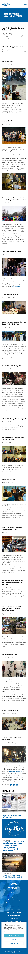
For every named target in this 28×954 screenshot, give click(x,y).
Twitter (14, 784)
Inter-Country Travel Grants (14, 909)
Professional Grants (14, 906)
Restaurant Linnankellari (15, 771)
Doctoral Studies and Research (14, 921)
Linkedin (17, 784)
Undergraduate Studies (14, 915)
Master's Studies (14, 918)
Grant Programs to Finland (14, 897)
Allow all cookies (14, 935)
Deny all (14, 939)
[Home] (14, 886)
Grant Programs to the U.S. (14, 912)
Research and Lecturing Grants (14, 903)
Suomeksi (21, 3)
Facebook (11, 784)
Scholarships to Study (14, 900)
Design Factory (16, 287)
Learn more (6, 932)
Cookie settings (14, 943)
